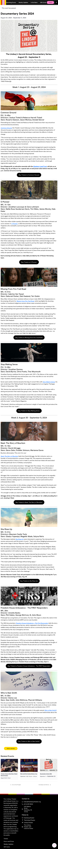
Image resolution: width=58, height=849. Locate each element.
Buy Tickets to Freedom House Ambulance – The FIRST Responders (29, 666)
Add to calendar (11, 748)
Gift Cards (7, 847)
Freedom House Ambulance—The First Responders (32, 623)
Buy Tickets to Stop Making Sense (29, 411)
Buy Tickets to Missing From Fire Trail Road (29, 337)
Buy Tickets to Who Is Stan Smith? (29, 741)
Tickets (6, 839)
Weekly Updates (8, 844)
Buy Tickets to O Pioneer (29, 262)
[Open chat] (54, 845)
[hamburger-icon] (56, 2)
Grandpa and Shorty (44, 784)
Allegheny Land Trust (40, 166)
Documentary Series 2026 (46, 773)
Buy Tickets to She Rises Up (29, 581)
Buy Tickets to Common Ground (29, 175)
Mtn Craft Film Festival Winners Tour (28, 773)
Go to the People (16, 784)
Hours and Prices (9, 841)
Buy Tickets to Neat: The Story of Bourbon (29, 502)
